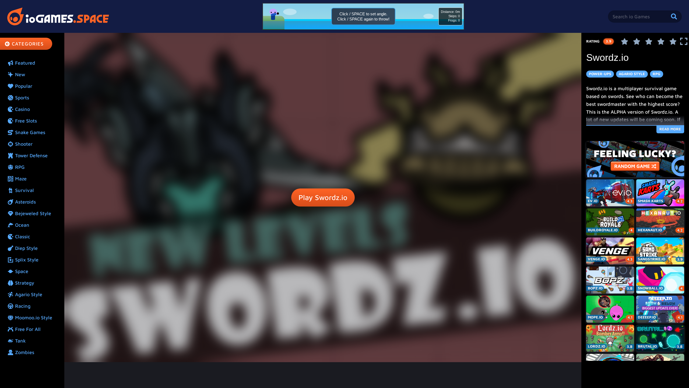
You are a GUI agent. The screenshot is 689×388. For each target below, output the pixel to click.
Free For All (28, 329)
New (20, 74)
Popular (23, 86)
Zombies (24, 352)
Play (322, 197)
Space (21, 271)
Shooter (24, 144)
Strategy (24, 283)
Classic (22, 236)
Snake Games (30, 132)
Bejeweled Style (33, 213)
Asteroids (25, 202)
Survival (24, 190)
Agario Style (28, 294)
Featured (25, 63)
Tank (20, 341)
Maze (21, 178)
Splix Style (26, 260)
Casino (22, 109)
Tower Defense (31, 155)
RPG (20, 167)
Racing (22, 306)
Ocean (22, 225)
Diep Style (26, 248)
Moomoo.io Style (33, 317)
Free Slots (26, 121)
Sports (22, 97)
